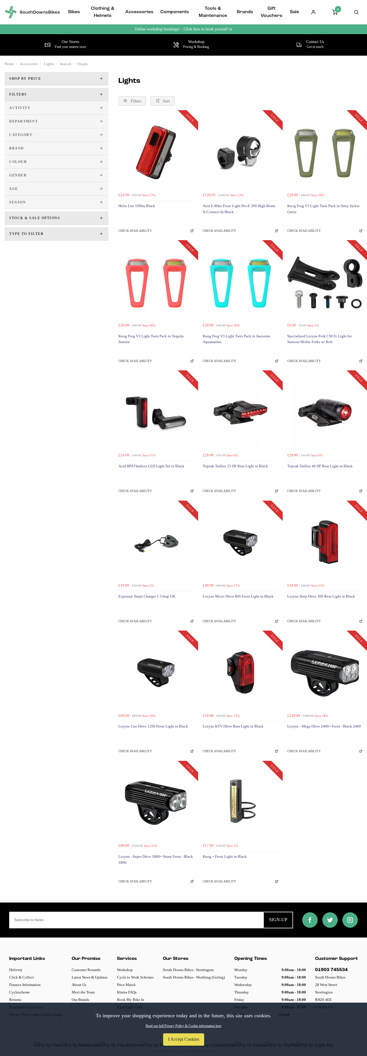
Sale (294, 12)
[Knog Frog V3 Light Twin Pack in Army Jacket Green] (324, 152)
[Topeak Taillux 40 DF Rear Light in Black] (324, 412)
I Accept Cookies (183, 1039)
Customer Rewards (86, 970)
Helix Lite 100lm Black (136, 206)
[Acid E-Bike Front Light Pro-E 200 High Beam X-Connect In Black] (240, 152)
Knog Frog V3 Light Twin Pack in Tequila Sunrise (151, 339)
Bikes (74, 12)
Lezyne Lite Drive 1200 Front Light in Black (153, 726)
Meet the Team (83, 992)
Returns (15, 999)
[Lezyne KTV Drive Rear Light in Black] (240, 672)
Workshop (125, 970)
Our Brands (80, 999)
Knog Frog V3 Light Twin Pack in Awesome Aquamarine (236, 339)
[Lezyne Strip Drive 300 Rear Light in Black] (324, 542)
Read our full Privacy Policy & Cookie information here (183, 1026)
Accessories (139, 12)
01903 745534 (331, 970)
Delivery (16, 970)
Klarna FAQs (126, 992)
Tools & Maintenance (213, 12)
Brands (245, 12)
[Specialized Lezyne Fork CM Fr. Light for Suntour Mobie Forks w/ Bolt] (324, 282)
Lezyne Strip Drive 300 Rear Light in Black (321, 596)
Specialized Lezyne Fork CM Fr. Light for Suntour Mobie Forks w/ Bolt (319, 339)
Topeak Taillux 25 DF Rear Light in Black (235, 466)
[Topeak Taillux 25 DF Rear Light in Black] (240, 412)
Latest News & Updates (90, 977)
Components (174, 12)
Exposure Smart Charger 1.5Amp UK (146, 596)
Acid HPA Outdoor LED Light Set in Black (151, 466)
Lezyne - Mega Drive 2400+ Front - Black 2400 (324, 726)
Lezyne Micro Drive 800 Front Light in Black (238, 596)
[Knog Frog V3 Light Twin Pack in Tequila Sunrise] (156, 282)
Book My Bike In (130, 999)
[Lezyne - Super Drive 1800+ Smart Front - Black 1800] (156, 803)
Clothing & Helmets (102, 12)
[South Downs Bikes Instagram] (350, 920)
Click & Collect (21, 977)
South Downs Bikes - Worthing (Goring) (194, 977)
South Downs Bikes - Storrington (188, 970)
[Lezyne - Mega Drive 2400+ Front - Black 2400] (324, 672)
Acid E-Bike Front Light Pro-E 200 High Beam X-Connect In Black (239, 209)
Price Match (126, 985)
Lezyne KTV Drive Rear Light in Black (233, 726)
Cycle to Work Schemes (135, 977)
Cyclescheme (19, 992)
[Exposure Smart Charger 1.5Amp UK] (156, 542)
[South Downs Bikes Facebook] (310, 920)
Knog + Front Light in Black (225, 856)
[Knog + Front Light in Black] (240, 803)
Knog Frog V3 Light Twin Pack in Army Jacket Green (323, 209)
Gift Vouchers (271, 12)
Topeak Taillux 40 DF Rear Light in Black (320, 466)
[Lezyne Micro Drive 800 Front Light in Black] (240, 542)
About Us (79, 985)
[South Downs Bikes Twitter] (330, 920)
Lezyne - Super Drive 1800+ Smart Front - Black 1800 (155, 859)
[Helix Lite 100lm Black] (156, 152)
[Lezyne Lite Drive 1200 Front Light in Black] (156, 672)
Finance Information (25, 985)
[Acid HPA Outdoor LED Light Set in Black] (156, 412)
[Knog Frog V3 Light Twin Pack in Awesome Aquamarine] (240, 282)
